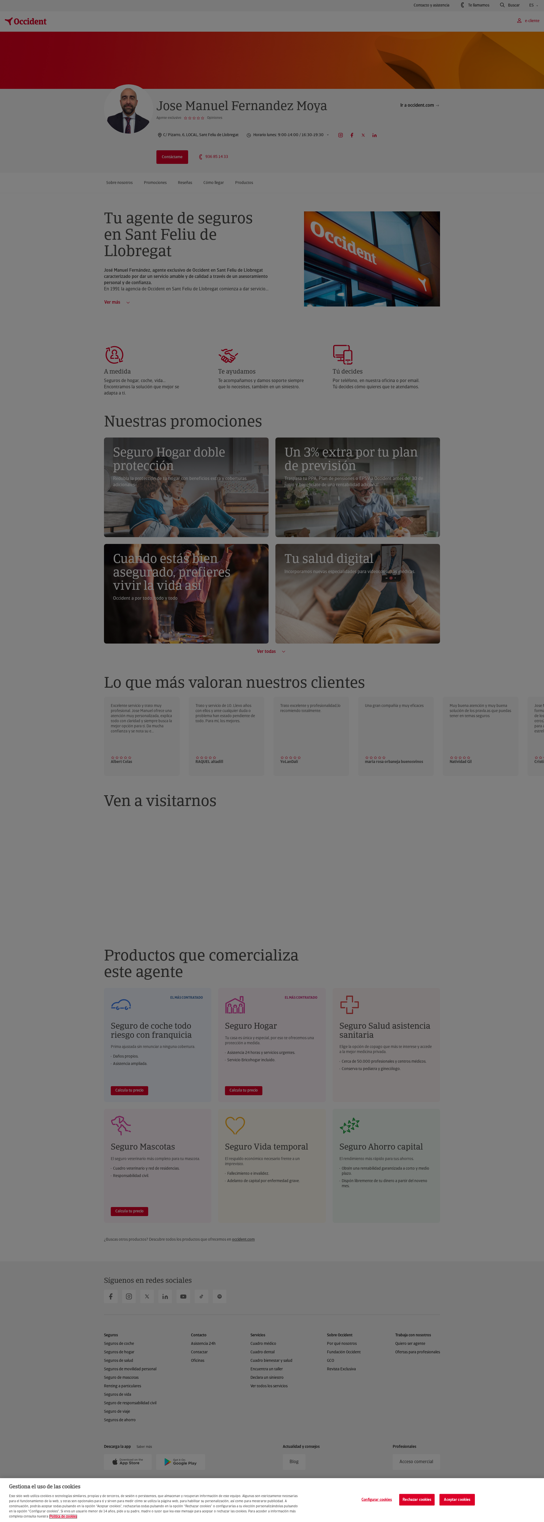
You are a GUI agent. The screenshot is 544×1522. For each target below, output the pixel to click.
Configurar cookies (377, 1499)
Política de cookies (63, 1516)
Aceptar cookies (457, 1499)
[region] (272, 1500)
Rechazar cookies (417, 1499)
